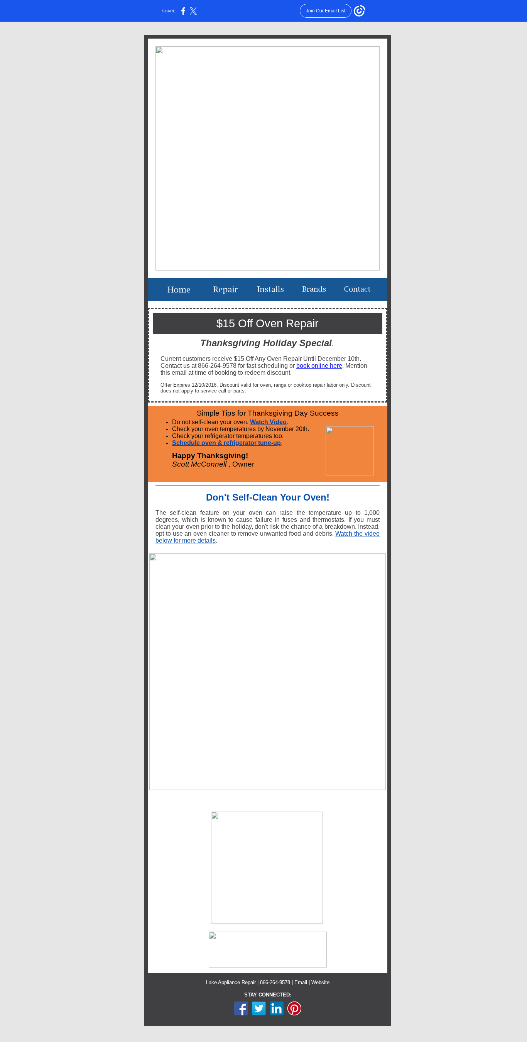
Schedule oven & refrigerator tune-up (226, 443)
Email (300, 982)
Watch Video (268, 422)
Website (320, 982)
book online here (319, 365)
